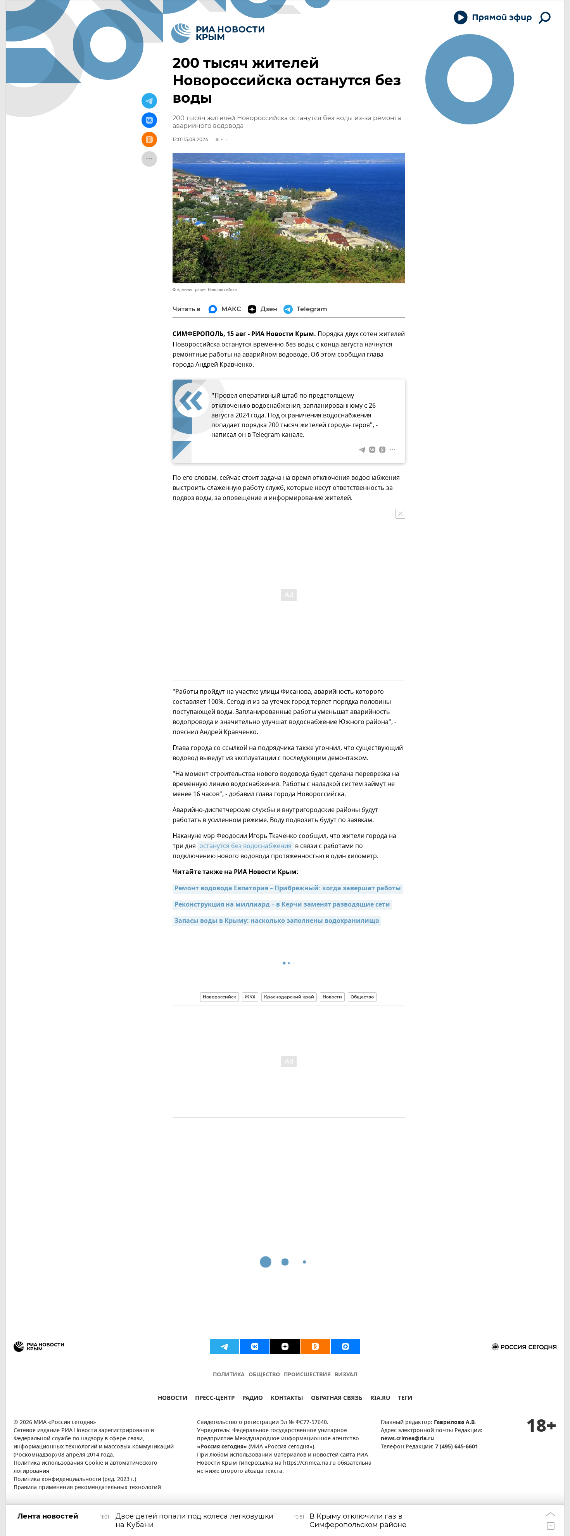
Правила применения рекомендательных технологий (87, 1487)
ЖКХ (250, 997)
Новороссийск (219, 997)
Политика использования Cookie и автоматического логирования (85, 1467)
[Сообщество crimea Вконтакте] (254, 1346)
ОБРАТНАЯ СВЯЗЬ (337, 1399)
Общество (362, 997)
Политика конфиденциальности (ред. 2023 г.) (75, 1479)
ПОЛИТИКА (229, 1375)
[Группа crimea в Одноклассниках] (315, 1346)
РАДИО (252, 1399)
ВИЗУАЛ (346, 1375)
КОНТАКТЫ (287, 1399)
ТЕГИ (405, 1399)
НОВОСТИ (172, 1399)
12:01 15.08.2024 (190, 139)
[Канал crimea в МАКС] (345, 1346)
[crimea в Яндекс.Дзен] (285, 1346)
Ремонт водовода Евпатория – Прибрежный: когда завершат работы (287, 889)
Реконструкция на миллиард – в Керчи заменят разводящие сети (282, 905)
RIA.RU (380, 1399)
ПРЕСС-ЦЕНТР (215, 1399)
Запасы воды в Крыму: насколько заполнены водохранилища (276, 921)
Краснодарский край (289, 997)
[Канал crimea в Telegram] (224, 1346)
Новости (332, 997)
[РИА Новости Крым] (217, 33)
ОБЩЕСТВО (264, 1375)
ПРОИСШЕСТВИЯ (307, 1375)
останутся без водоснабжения (245, 846)
